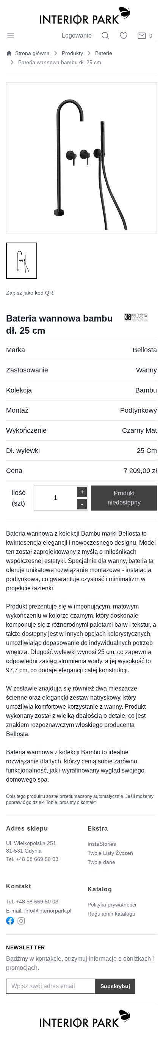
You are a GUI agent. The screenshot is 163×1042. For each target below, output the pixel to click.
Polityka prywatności (112, 905)
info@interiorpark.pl (47, 911)
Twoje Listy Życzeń (110, 853)
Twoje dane (101, 862)
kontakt (88, 802)
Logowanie (77, 35)
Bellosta (145, 350)
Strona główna (32, 53)
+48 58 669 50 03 (37, 859)
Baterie (103, 53)
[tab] (21, 261)
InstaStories (102, 844)
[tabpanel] (81, 157)
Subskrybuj (115, 986)
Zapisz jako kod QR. (30, 293)
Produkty (72, 53)
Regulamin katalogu (111, 914)
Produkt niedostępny (124, 498)
